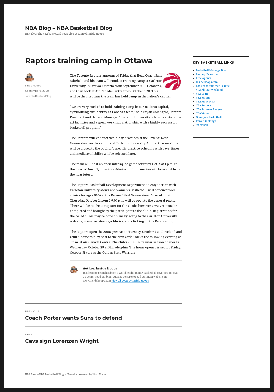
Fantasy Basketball (207, 74)
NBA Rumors (203, 105)
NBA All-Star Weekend (209, 89)
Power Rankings (206, 121)
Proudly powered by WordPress (86, 374)
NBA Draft (202, 93)
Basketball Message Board (212, 70)
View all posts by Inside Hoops (130, 280)
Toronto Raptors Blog (38, 95)
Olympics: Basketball (209, 117)
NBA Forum (203, 97)
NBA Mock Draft (205, 101)
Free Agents (203, 78)
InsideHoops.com (207, 82)
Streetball (202, 125)
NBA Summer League (209, 109)
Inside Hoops (33, 85)
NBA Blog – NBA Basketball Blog (69, 28)
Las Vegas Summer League (213, 86)
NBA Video (202, 113)
